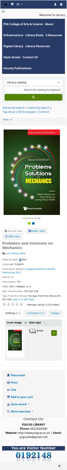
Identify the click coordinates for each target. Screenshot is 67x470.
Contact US (30, 57)
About (49, 24)
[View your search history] (61, 4)
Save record (18, 404)
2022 (18, 272)
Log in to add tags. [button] (24, 299)
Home (6, 119)
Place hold (17, 375)
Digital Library (13, 46)
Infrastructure (13, 35)
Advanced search (14, 108)
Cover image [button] (14, 322)
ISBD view (14, 236)
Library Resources (37, 46)
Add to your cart (21, 397)
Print (14, 383)
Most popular (27, 112)
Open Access (11, 57)
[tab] (35, 313)
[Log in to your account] (55, 4)
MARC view (38, 231)
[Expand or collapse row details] (54, 343)
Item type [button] (35, 322)
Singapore (31, 269)
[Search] (33, 97)
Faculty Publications (17, 68)
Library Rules (34, 35)
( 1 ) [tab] (12, 313)
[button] (12, 4)
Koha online (5, 4)
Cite (13, 390)
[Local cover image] (31, 172)
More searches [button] (20, 412)
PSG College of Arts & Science (23, 24)
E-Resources (54, 35)
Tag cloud (9, 112)
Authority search (38, 108)
